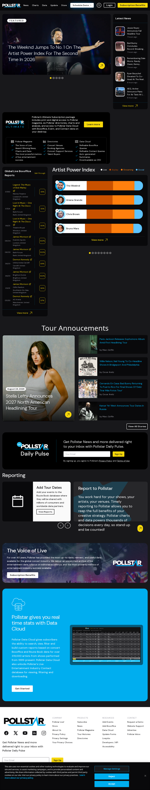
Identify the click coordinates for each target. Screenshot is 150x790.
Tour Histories (84, 734)
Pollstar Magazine (85, 730)
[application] (100, 207)
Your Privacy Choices (62, 742)
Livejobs (106, 738)
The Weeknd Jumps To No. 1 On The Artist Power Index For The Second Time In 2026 (44, 53)
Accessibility (108, 746)
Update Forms (109, 734)
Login (109, 5)
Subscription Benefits (132, 5)
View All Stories (137, 426)
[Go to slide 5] (62, 78)
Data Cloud (107, 730)
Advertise (131, 730)
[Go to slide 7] (107, 253)
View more (128, 105)
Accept (111, 784)
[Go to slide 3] (56, 78)
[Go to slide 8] (110, 253)
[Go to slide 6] (104, 253)
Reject (112, 776)
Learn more (93, 124)
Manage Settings (112, 769)
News (79, 726)
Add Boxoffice (109, 726)
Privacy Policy (105, 460)
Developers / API (110, 742)
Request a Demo (135, 722)
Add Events (107, 722)
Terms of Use (123, 460)
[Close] (145, 776)
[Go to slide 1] (51, 78)
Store (55, 726)
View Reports (45, 511)
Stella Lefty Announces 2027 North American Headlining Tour (29, 402)
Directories (82, 738)
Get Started (22, 688)
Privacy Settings (60, 738)
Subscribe (82, 722)
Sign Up (118, 454)
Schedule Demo (81, 5)
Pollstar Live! (58, 722)
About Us (56, 730)
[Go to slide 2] (53, 78)
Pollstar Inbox (133, 734)
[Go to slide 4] (59, 78)
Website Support (135, 726)
